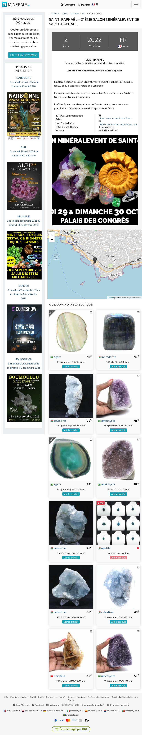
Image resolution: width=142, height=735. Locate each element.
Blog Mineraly (22, 705)
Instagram (53, 705)
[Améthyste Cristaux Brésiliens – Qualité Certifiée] (118, 395)
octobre (74, 13)
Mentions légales (19, 697)
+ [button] (52, 234)
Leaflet (111, 297)
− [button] (52, 239)
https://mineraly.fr (119, 705)
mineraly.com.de (55, 710)
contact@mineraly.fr (94, 705)
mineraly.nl (112, 710)
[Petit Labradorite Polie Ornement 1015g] (118, 331)
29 (83, 13)
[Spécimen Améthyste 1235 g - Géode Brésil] (118, 459)
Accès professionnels (98, 697)
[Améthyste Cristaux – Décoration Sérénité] (118, 650)
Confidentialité (37, 697)
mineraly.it (76, 710)
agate (57, 356)
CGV (6, 697)
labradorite (108, 356)
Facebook (39, 705)
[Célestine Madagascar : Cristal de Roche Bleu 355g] (118, 586)
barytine (59, 675)
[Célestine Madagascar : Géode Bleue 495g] (71, 586)
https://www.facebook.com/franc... (115, 118)
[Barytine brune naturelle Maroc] (71, 650)
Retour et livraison (76, 697)
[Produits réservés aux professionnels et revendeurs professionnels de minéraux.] (138, 548)
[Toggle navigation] (136, 4)
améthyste (108, 420)
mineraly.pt (131, 710)
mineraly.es (94, 710)
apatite (106, 548)
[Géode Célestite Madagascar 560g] (71, 395)
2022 (64, 13)
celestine (59, 420)
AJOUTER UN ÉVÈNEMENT (24, 55)
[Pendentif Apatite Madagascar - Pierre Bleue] (118, 522)
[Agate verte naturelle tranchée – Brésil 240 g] (71, 331)
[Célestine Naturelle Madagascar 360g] (71, 522)
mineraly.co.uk (32, 710)
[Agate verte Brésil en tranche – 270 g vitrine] (71, 459)
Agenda (55, 13)
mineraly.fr (12, 710)
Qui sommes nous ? (55, 697)
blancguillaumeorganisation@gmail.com (118, 124)
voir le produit (71, 366)
